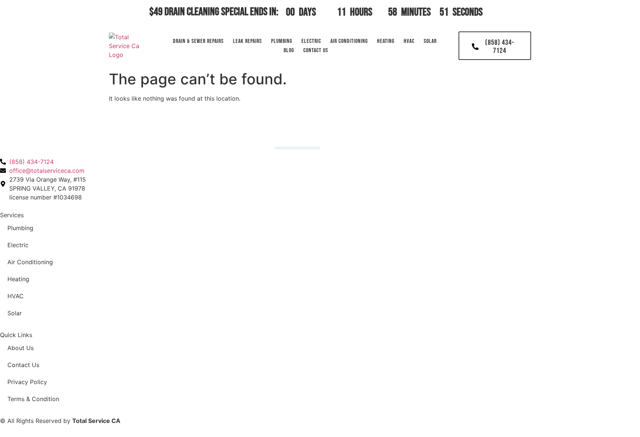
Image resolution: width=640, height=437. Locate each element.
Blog (289, 50)
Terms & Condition (33, 399)
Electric (311, 41)
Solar (430, 41)
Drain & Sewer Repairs (198, 41)
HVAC (409, 41)
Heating (385, 41)
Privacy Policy (27, 382)
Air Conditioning (349, 41)
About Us (20, 348)
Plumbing (281, 41)
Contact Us (315, 50)
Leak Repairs (247, 41)
